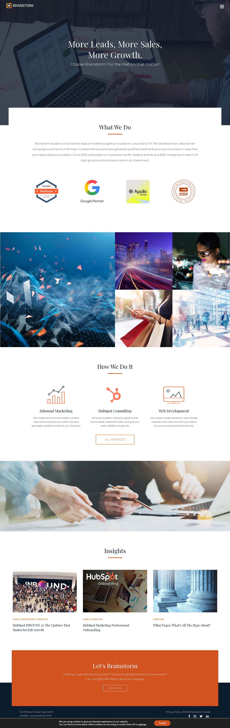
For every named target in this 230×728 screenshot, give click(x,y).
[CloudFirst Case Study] (201, 261)
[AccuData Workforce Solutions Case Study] (201, 318)
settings (142, 724)
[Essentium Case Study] (57, 289)
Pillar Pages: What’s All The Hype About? (182, 625)
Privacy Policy (173, 711)
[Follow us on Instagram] (195, 716)
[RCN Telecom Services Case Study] (143, 261)
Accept (162, 723)
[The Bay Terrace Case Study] (143, 318)
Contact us (115, 688)
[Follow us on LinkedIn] (207, 716)
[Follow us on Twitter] (201, 716)
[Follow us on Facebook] (189, 716)
